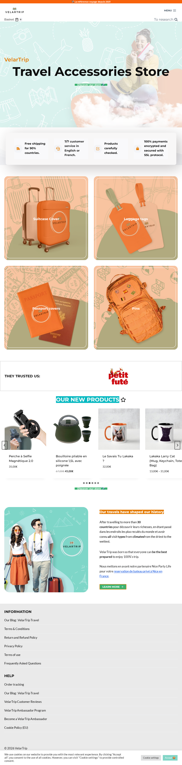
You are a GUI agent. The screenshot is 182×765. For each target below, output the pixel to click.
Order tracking (14, 684)
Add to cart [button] (11, 477)
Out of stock (105, 477)
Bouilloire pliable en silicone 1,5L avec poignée (63, 460)
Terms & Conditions (17, 629)
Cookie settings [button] (151, 757)
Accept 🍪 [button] (170, 757)
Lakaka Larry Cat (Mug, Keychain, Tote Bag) (158, 460)
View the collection (46, 226)
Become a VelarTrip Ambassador (25, 719)
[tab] (84, 483)
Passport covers (46, 308)
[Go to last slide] (4, 445)
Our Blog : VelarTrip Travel (21, 620)
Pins (136, 308)
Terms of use (12, 655)
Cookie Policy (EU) (16, 727)
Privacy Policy (13, 646)
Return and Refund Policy (20, 637)
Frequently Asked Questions (22, 663)
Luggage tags (136, 219)
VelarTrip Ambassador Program (25, 710)
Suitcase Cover (46, 219)
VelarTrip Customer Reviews (23, 702)
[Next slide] (177, 445)
